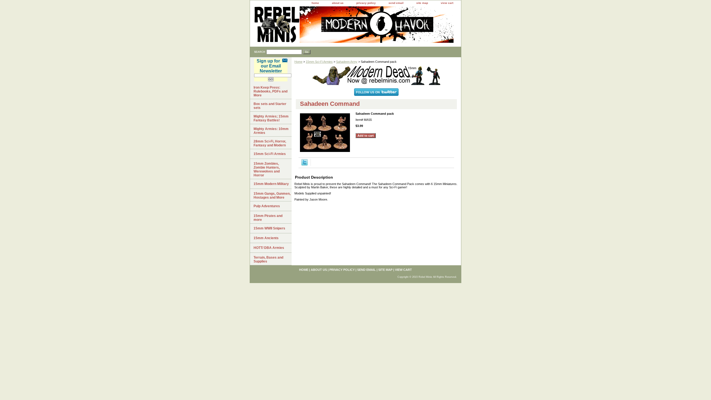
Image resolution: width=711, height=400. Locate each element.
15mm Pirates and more (268, 218)
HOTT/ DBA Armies (269, 248)
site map (422, 2)
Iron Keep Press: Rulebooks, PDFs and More (270, 91)
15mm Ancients (266, 238)
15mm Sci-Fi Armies (319, 61)
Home (298, 61)
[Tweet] (304, 164)
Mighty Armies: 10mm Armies (271, 131)
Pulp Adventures (267, 206)
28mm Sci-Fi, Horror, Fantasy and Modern (270, 143)
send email (396, 2)
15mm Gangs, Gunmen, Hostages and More (272, 195)
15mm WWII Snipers (269, 228)
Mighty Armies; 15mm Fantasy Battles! (271, 118)
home (315, 2)
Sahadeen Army (346, 61)
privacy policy (366, 2)
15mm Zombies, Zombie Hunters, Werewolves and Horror (267, 169)
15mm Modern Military (271, 184)
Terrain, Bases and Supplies (268, 259)
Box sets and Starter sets (270, 106)
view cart (447, 2)
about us (338, 2)
